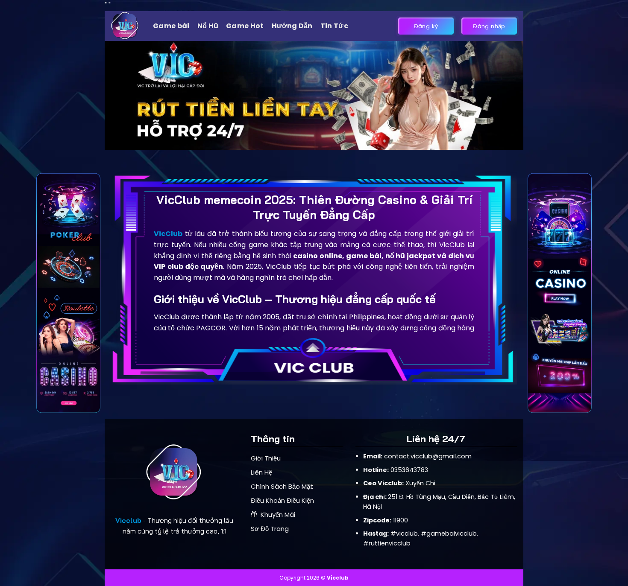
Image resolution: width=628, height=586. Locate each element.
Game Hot (245, 26)
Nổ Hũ (208, 26)
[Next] (504, 95)
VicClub (168, 234)
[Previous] (124, 95)
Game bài (171, 26)
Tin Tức (334, 26)
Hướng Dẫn (292, 26)
